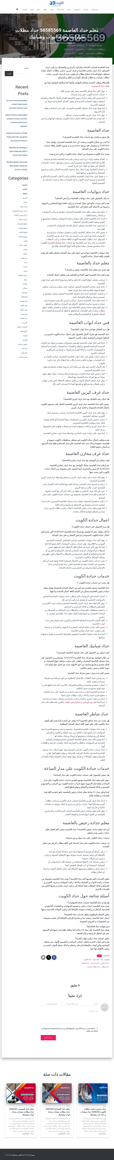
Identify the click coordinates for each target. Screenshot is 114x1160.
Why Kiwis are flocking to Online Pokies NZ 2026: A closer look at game (18, 151)
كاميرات (24, 9)
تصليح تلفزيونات (22, 224)
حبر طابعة (24, 258)
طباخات (24, 284)
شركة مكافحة (22, 275)
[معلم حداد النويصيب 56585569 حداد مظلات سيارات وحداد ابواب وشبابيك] (21, 1093)
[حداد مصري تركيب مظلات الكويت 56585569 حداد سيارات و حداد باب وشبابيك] (93, 1093)
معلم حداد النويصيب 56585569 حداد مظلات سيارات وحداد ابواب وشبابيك (21, 1112)
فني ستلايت (95, 9)
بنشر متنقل (23, 206)
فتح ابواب (24, 292)
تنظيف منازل (60, 9)
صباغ (38, 9)
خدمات (25, 267)
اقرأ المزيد (102, 1133)
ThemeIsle (8, 1155)
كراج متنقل (77, 9)
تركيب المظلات (52, 239)
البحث (26, 68)
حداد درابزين (105, 963)
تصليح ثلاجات (23, 232)
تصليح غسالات (22, 237)
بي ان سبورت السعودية (19, 211)
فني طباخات (23, 318)
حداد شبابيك (72, 501)
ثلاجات (32, 9)
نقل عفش (24, 353)
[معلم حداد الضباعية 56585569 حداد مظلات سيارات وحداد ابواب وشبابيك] (57, 1093)
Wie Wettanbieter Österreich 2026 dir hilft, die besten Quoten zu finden (16, 165)
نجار (95, 702)
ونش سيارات (23, 357)
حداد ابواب (96, 959)
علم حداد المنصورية (99, 86)
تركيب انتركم (23, 219)
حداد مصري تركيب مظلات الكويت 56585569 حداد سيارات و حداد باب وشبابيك (93, 1112)
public (25, 189)
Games (24, 185)
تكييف (52, 9)
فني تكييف (69, 702)
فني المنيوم (23, 301)
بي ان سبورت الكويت (20, 215)
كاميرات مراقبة (22, 327)
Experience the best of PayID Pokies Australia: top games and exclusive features (16, 136)
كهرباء (25, 335)
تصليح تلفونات (22, 228)
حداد (99, 115)
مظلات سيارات (98, 310)
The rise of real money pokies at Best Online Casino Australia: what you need (16, 104)
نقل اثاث (85, 9)
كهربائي (86, 702)
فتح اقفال (24, 297)
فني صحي (24, 314)
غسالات (24, 288)
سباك (69, 9)
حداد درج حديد (95, 963)
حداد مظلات (92, 239)
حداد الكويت (87, 959)
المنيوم (25, 198)
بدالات (25, 202)
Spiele (25, 194)
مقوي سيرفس (22, 344)
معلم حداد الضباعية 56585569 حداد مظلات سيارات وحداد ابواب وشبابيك (58, 1112)
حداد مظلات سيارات (93, 967)
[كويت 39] (57, 4)
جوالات (45, 9)
